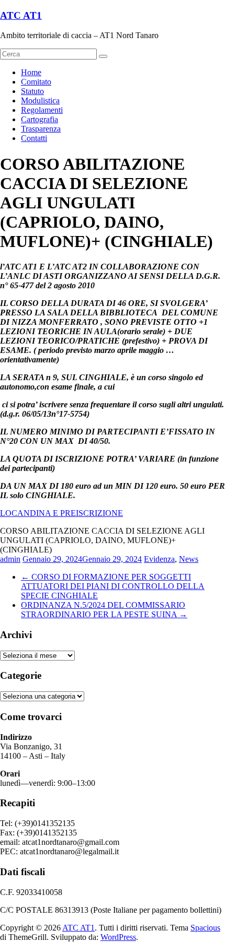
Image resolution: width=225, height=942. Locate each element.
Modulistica (40, 100)
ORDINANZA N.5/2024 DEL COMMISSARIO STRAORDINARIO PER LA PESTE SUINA (104, 609)
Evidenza (159, 559)
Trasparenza (41, 128)
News (188, 559)
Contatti (34, 138)
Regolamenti (42, 109)
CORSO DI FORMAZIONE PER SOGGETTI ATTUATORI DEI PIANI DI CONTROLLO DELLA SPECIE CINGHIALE (113, 586)
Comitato (36, 81)
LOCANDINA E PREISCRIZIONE (61, 513)
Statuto (32, 91)
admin (10, 559)
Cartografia (39, 119)
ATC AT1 (21, 15)
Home (31, 72)
